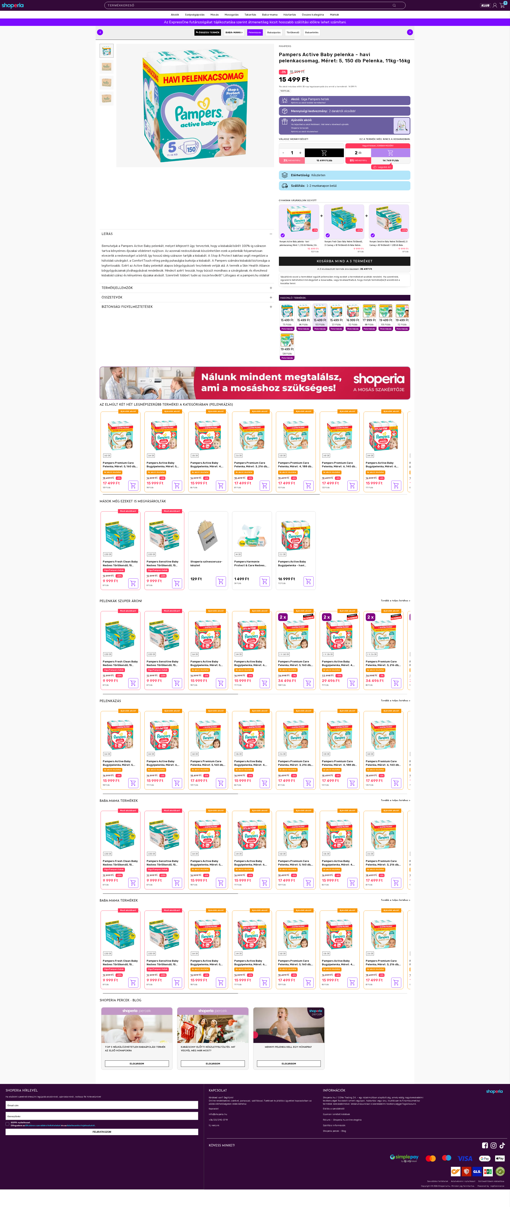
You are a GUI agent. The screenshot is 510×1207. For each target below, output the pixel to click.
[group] (137, 1040)
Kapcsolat (214, 1108)
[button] (100, 32)
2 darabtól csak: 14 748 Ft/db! (337, 670)
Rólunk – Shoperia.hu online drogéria (342, 1120)
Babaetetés (312, 32)
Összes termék (209, 32)
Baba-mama (233, 32)
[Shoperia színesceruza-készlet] (208, 535)
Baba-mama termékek (119, 801)
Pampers (285, 46)
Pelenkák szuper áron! (121, 601)
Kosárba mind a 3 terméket (345, 261)
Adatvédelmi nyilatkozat (463, 1181)
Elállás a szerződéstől (333, 1108)
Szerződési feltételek (437, 1181)
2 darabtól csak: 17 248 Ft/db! (294, 670)
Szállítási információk (334, 1125)
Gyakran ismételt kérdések (336, 1114)
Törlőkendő (293, 32)
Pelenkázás (255, 32)
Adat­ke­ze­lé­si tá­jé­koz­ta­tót (81, 1125)
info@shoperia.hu (218, 1114)
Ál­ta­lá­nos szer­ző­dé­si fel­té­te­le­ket (43, 1125)
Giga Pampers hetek (114, 472)
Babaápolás (274, 32)
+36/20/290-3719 (218, 1120)
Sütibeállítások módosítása (491, 1181)
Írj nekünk (214, 1125)
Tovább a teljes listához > (395, 601)
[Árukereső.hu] (499, 1171)
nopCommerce (497, 1186)
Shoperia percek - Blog (334, 1131)
